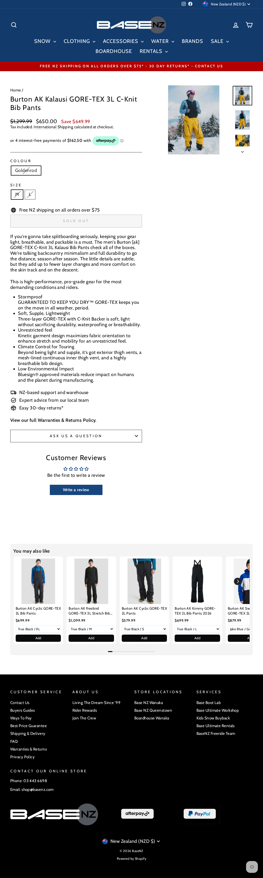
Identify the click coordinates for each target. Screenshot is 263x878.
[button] (237, 581)
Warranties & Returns (28, 749)
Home (15, 90)
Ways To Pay (21, 718)
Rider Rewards (84, 710)
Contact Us (20, 702)
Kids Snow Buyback (213, 718)
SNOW (43, 41)
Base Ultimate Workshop (217, 710)
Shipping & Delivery (27, 733)
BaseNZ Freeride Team (215, 733)
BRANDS (192, 41)
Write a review (76, 489)
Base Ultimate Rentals (215, 725)
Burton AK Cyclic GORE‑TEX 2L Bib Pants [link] (38, 611)
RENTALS (152, 51)
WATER (160, 41)
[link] (38, 581)
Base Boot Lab (208, 702)
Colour (21, 161)
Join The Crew (84, 718)
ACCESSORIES (121, 41)
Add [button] (38, 638)
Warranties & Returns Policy (66, 420)
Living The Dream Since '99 (96, 702)
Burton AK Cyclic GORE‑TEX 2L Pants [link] (144, 611)
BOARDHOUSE (114, 51)
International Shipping (53, 127)
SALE (218, 41)
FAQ (14, 741)
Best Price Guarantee (28, 725)
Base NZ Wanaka (148, 702)
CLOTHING (77, 41)
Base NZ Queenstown (153, 710)
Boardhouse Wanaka (151, 718)
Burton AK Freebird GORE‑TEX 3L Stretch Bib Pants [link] (89, 611)
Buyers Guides (22, 710)
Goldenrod (26, 170)
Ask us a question (76, 436)
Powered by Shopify (131, 859)
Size (16, 185)
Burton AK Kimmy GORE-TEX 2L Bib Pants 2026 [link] (195, 611)
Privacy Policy (22, 756)
